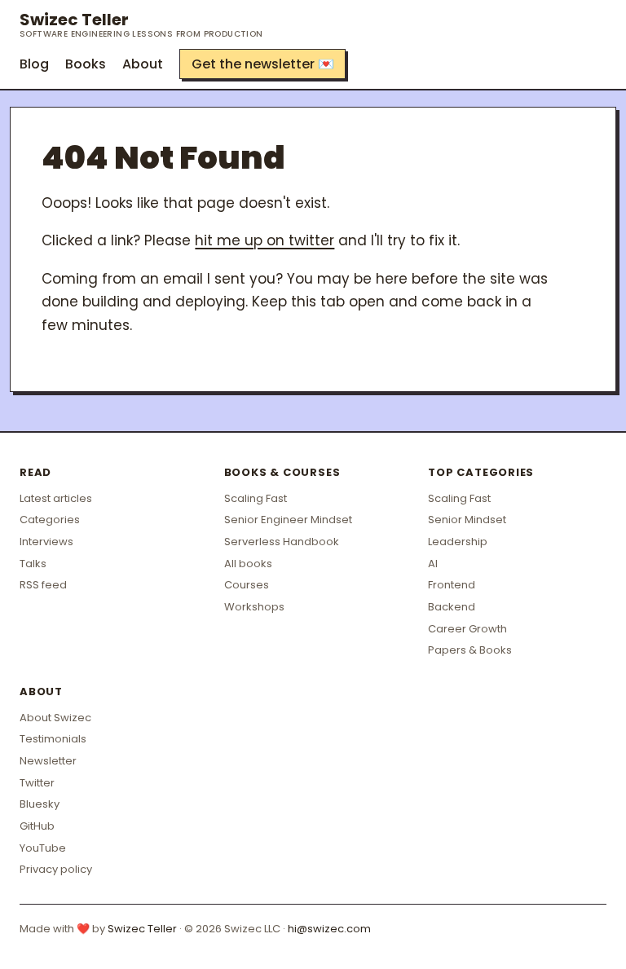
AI (433, 563)
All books (248, 563)
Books (85, 64)
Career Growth (467, 628)
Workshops (254, 606)
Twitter (37, 783)
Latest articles (56, 498)
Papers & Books (470, 650)
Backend (451, 606)
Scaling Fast (255, 498)
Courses (246, 584)
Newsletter (48, 761)
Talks (33, 563)
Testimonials (53, 739)
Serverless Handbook (281, 541)
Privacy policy (56, 869)
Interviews (46, 541)
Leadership (457, 541)
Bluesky (40, 804)
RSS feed (43, 584)
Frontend (451, 584)
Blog (34, 64)
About (142, 64)
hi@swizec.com (329, 928)
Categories (50, 519)
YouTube (43, 848)
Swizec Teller (141, 24)
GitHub (37, 826)
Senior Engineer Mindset (288, 519)
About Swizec (55, 717)
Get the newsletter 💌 (263, 64)
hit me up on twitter (264, 240)
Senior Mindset (467, 519)
